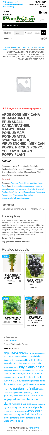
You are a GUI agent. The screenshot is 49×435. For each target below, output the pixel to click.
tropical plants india (32, 414)
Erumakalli (40, 189)
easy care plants (12, 380)
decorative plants (10, 377)
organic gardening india (12, 407)
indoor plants (18, 395)
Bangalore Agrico (10, 360)
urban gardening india (30, 417)
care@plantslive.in (10, 4)
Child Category (16, 373)
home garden (23, 384)
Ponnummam (7, 195)
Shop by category (10, 26)
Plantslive (13, 340)
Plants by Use (27, 47)
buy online (32, 359)
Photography (35, 410)
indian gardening (25, 392)
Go (43, 33)
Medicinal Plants (36, 183)
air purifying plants (15, 353)
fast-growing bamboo (30, 380)
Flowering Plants (17, 183)
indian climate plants (11, 392)
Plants (15, 47)
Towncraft (34, 428)
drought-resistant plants (29, 377)
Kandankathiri (7, 192)
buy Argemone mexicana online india (21, 189)
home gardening (38, 384)
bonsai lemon (21, 360)
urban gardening (11, 417)
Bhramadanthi (17, 186)
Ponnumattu (40, 192)
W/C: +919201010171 (11, 2)
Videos (7, 420)
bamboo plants (17, 356)
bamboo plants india (31, 356)
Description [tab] (8, 205)
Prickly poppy (18, 195)
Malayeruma (17, 192)
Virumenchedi (7, 198)
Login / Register (7, 13)
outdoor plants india (21, 411)
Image (40, 388)
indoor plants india (33, 395)
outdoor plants (9, 411)
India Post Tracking (13, 5)
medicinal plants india (21, 403)
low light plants (9, 399)
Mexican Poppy (29, 192)
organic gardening (38, 404)
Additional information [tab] (14, 209)
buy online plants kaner (29, 363)
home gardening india (20, 388)
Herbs (26, 183)
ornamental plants (32, 407)
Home (7, 47)
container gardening (33, 373)
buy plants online (32, 366)
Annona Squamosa (32, 353)
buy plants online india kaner (16, 370)
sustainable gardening (12, 414)
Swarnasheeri (29, 195)
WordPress (17, 420)
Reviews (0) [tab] (36, 209)
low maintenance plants (21, 401)
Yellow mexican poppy (21, 198)
